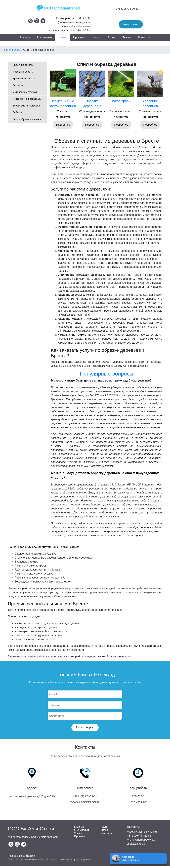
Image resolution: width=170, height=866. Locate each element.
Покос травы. (121, 101)
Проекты (78, 37)
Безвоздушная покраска (26, 105)
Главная (25, 37)
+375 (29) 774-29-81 (127, 8)
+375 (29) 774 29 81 (139, 835)
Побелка (17, 112)
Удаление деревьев (150, 103)
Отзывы (127, 37)
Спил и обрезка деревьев (27, 119)
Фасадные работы (23, 71)
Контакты (144, 37)
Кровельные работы (24, 78)
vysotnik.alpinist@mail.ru (75, 26)
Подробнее (63, 124)
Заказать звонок (130, 24)
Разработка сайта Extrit (22, 855)
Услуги (62, 37)
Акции (111, 37)
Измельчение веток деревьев (63, 103)
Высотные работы (23, 65)
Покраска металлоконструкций (25, 88)
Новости (96, 37)
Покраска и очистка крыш (27, 98)
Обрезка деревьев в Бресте (92, 106)
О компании (44, 37)
